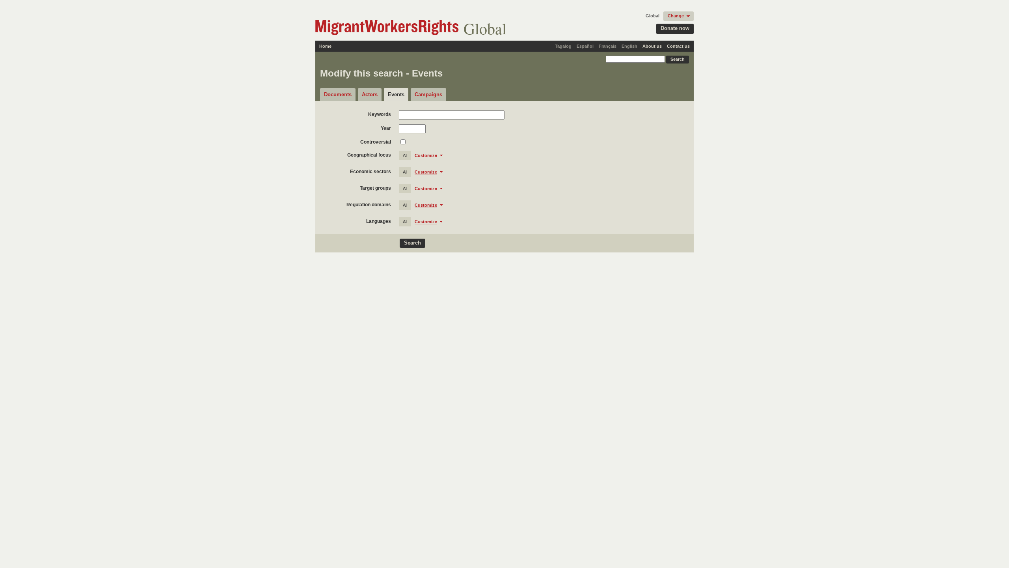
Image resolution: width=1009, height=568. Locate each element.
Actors (370, 94)
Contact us (678, 46)
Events (396, 94)
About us (652, 46)
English (629, 46)
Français (607, 46)
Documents (338, 94)
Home (325, 46)
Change (676, 15)
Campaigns (428, 94)
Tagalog (563, 46)
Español (585, 46)
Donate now (675, 28)
